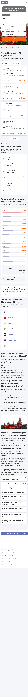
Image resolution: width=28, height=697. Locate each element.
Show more (14, 138)
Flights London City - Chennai (9, 553)
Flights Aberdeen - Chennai (8, 565)
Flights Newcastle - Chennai (9, 556)
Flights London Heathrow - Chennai (11, 541)
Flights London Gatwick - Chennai (10, 559)
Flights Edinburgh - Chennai (8, 547)
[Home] (5, 2)
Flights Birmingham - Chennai (9, 550)
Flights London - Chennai (8, 538)
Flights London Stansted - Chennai (10, 562)
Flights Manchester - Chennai (9, 544)
